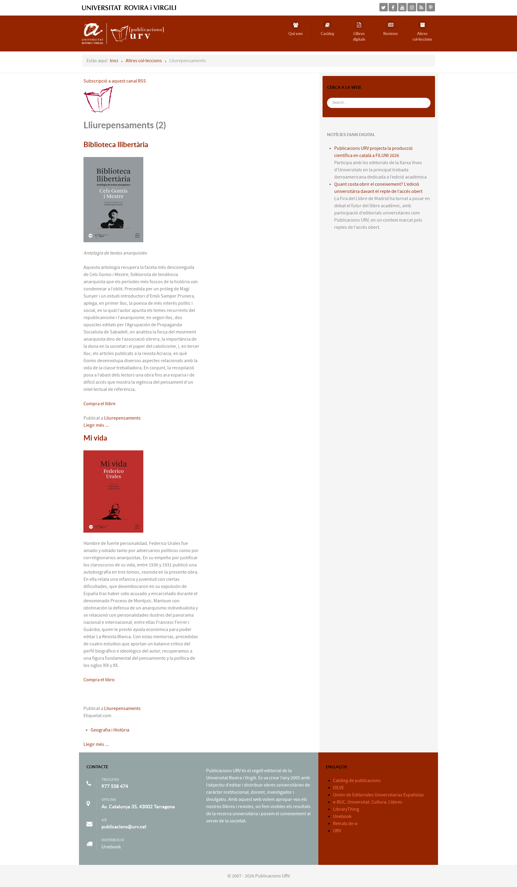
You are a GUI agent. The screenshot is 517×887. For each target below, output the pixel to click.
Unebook (111, 846)
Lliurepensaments (122, 418)
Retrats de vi (345, 823)
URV (337, 830)
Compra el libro (99, 679)
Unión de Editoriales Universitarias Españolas (378, 795)
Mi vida (95, 438)
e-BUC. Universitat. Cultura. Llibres (367, 802)
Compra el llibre (99, 403)
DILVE (338, 787)
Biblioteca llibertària (115, 144)
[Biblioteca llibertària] (113, 199)
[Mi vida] (113, 491)
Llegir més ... (96, 425)
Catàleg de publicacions (357, 780)
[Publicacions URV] (123, 33)
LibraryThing (346, 809)
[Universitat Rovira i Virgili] (129, 7)
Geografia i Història (110, 730)
